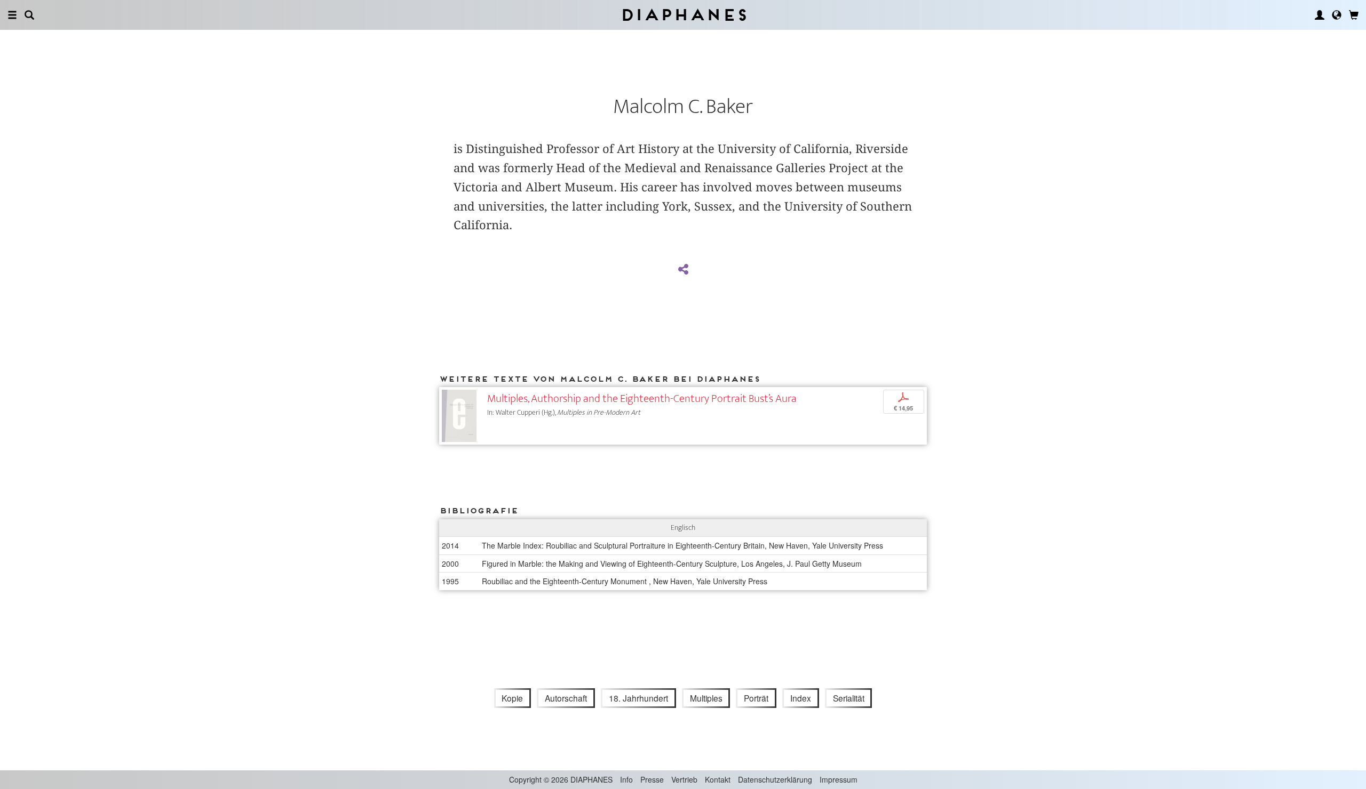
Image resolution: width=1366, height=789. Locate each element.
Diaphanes (683, 14)
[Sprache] (1336, 15)
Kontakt (717, 779)
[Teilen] (683, 270)
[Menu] (12, 15)
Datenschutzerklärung (775, 779)
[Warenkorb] (1354, 15)
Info (626, 779)
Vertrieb (684, 779)
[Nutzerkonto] (1319, 15)
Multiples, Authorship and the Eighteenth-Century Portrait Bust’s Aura (642, 398)
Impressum (838, 779)
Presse (652, 779)
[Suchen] (29, 15)
